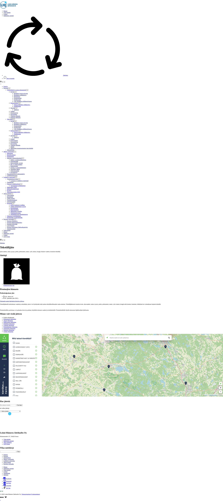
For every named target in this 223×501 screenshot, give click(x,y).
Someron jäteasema (8, 330)
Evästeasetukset (35, 494)
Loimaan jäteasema (8, 325)
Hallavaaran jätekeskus (9, 322)
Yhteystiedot (6, 439)
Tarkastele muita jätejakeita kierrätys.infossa (12, 301)
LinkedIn (8, 485)
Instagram (8, 481)
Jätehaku (65, 75)
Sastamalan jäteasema (9, 328)
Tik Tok (8, 488)
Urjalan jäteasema (8, 331)
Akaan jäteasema (8, 320)
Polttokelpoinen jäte (8, 285)
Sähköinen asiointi (8, 441)
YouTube (8, 483)
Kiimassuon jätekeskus (9, 319)
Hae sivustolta (10, 78)
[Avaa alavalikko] (9, 88)
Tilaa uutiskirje (7, 442)
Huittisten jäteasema (8, 324)
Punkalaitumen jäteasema (10, 327)
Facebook (8, 478)
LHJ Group (6, 444)
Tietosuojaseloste (26, 494)
